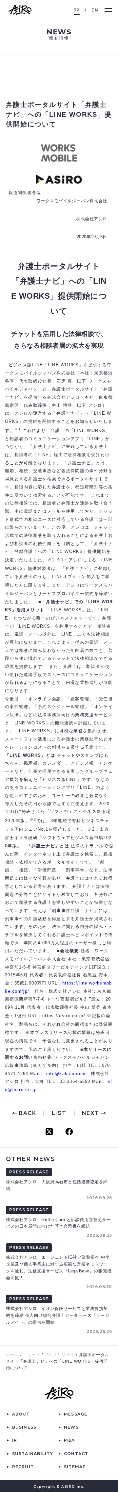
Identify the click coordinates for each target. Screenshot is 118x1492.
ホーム (12, 1354)
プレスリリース (60, 1354)
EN (94, 10)
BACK (27, 1113)
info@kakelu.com (66, 1073)
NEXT (90, 1113)
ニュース (31, 1354)
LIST (59, 1113)
